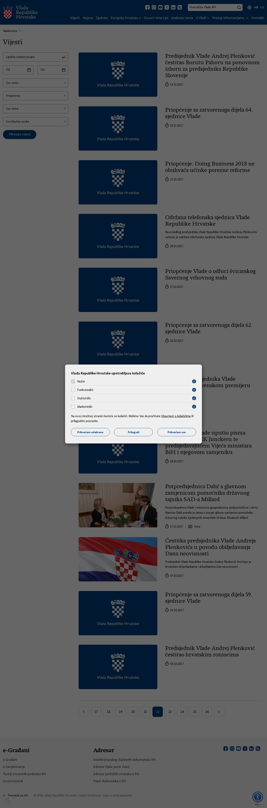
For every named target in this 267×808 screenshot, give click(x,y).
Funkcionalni (85, 390)
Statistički (84, 398)
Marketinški (84, 407)
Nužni (81, 381)
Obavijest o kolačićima (176, 416)
